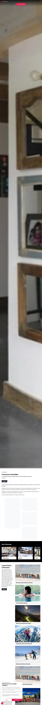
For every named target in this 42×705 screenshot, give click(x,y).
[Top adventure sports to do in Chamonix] (27, 635)
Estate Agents (4, 472)
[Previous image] (2, 235)
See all (4, 589)
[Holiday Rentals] (9, 553)
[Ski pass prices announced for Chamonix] (27, 676)
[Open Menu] (40, 1)
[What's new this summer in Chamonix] (27, 615)
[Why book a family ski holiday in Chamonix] (27, 574)
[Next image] (40, 235)
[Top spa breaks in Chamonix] (27, 594)
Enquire (4, 481)
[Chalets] (25, 553)
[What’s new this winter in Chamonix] (27, 655)
